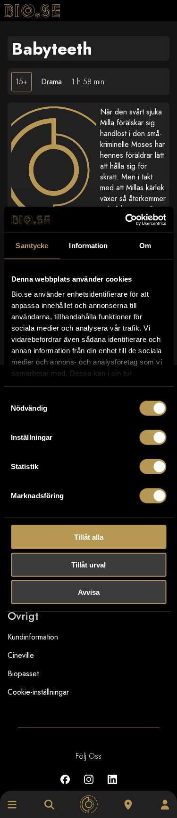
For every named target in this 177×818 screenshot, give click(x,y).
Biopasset (23, 673)
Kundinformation (33, 637)
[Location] (128, 804)
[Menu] (12, 804)
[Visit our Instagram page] (88, 786)
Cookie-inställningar (38, 692)
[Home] (88, 804)
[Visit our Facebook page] (65, 786)
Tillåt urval (88, 564)
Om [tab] (145, 246)
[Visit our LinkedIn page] (112, 786)
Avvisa (89, 592)
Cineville (21, 655)
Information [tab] (88, 246)
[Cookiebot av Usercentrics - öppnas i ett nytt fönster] (126, 219)
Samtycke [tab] (32, 246)
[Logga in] (165, 804)
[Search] (49, 804)
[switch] (152, 437)
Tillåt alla (88, 537)
